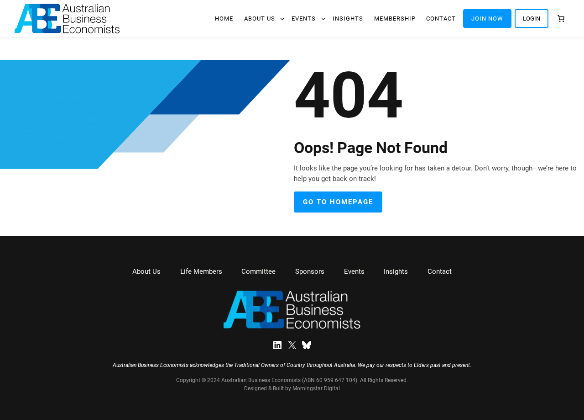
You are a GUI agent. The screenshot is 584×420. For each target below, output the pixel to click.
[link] (560, 18)
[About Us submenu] (282, 18)
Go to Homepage (338, 202)
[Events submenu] (323, 18)
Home (224, 18)
